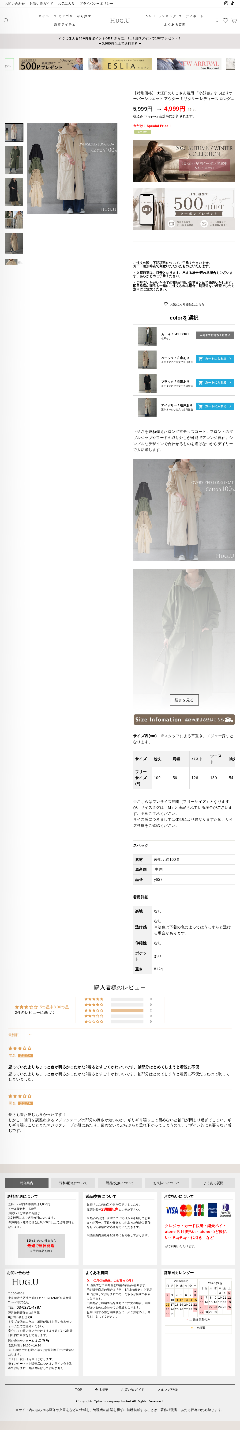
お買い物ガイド (41, 3)
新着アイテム (65, 24)
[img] (19, 1048)
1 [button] (111, 74)
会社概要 (102, 1390)
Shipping (151, 116)
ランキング (167, 16)
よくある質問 (175, 24)
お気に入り (66, 3)
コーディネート (191, 16)
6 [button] (129, 74)
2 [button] (114, 74)
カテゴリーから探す (75, 16)
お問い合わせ (15, 3)
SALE (151, 16)
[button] (94, 1010)
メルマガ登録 (168, 1390)
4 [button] (122, 74)
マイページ (47, 16)
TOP (78, 1390)
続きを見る (184, 700)
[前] (11, 64)
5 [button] (126, 74)
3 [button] (118, 74)
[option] (120, 41)
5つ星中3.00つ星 (54, 1007)
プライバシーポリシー (96, 3)
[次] (228, 64)
